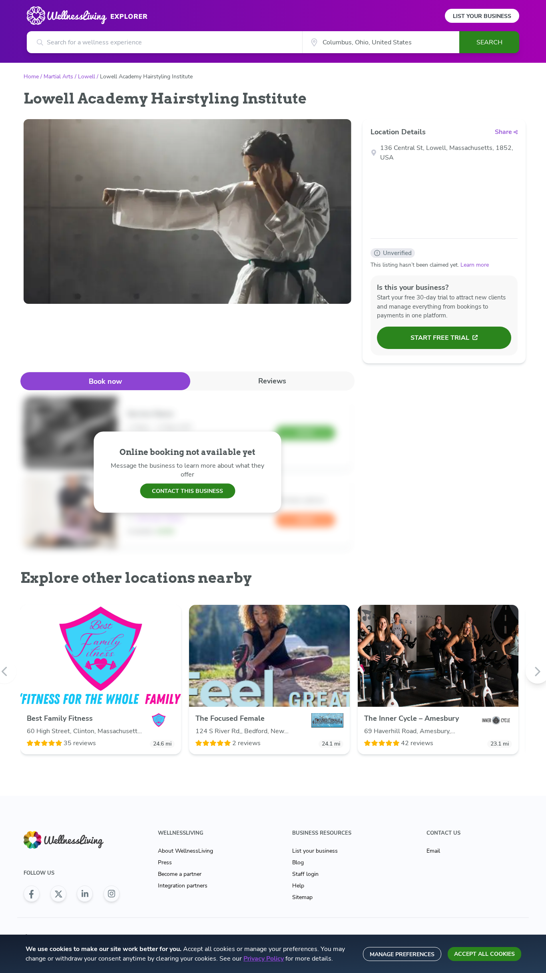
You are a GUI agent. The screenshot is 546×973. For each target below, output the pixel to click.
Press (165, 862)
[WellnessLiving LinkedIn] (85, 893)
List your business (315, 851)
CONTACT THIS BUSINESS (187, 490)
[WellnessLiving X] (58, 893)
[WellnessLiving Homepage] (72, 840)
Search (489, 42)
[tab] (105, 381)
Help (298, 885)
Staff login (305, 874)
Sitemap (302, 897)
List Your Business (482, 16)
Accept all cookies (484, 954)
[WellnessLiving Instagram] (112, 893)
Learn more (474, 265)
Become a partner (179, 874)
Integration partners (182, 885)
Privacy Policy (263, 958)
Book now (105, 381)
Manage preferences (402, 954)
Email (433, 851)
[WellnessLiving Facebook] (32, 893)
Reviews (272, 381)
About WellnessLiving (185, 851)
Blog (298, 862)
